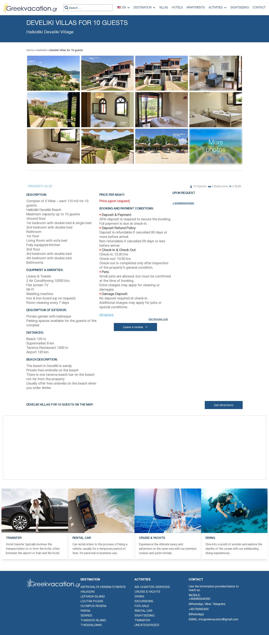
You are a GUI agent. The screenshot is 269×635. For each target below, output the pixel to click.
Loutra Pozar (92, 601)
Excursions (143, 601)
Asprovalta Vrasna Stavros (103, 587)
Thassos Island (93, 620)
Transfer (142, 620)
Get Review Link (158, 319)
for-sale (141, 606)
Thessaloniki (91, 625)
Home (29, 50)
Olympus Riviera (93, 606)
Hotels (177, 7)
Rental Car (143, 611)
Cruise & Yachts (147, 592)
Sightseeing (239, 7)
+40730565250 (199, 609)
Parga (85, 611)
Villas (163, 7)
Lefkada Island (93, 596)
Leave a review (133, 327)
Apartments (195, 7)
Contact (259, 7)
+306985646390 (199, 599)
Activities (216, 7)
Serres (86, 615)
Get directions (223, 405)
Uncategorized (146, 625)
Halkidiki (41, 50)
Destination (143, 7)
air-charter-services (152, 587)
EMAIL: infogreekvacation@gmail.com (213, 619)
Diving (139, 596)
